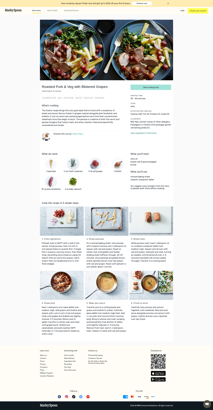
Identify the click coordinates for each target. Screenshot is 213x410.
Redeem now (142, 3)
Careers (43, 358)
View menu (36, 10)
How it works (52, 10)
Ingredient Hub (70, 361)
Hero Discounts (70, 370)
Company (43, 367)
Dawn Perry (77, 134)
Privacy (43, 364)
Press (42, 370)
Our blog (67, 367)
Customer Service (71, 10)
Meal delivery (69, 358)
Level (133, 103)
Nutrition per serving (141, 111)
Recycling (68, 364)
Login (182, 10)
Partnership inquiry (95, 355)
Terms (42, 361)
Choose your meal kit (198, 11)
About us (43, 355)
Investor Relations (47, 376)
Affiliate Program (46, 373)
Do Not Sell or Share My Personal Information (97, 362)
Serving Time (136, 95)
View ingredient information (144, 133)
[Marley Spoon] (49, 406)
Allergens (136, 119)
